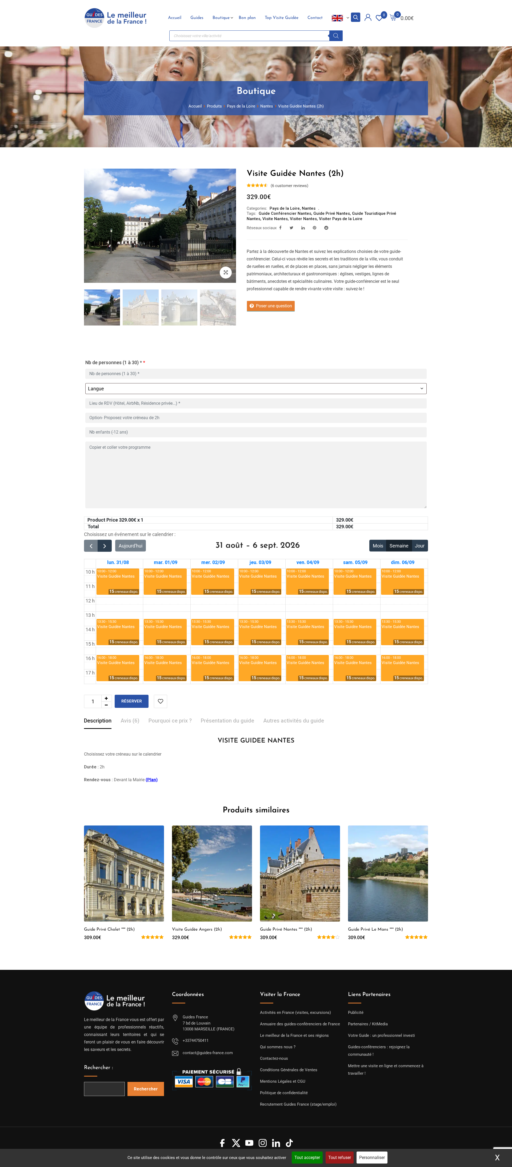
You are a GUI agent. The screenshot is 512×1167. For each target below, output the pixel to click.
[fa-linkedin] (303, 227)
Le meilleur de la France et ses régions (294, 1035)
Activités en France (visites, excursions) (295, 1012)
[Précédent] (91, 546)
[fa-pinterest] (314, 227)
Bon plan (247, 18)
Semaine (399, 546)
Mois (378, 546)
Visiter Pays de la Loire (340, 218)
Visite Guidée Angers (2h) (197, 929)
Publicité (355, 1012)
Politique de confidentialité (284, 1092)
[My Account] (368, 18)
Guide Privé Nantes (331, 213)
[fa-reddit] (326, 227)
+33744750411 (196, 1040)
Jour (420, 546)
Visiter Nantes (303, 218)
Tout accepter (307, 1157)
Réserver (131, 701)
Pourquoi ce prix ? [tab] (170, 720)
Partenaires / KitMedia (368, 1024)
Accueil (174, 18)
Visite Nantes (275, 218)
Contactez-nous (274, 1058)
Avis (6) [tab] (130, 720)
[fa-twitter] (291, 227)
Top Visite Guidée (281, 18)
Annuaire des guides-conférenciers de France (300, 1024)
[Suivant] (104, 546)
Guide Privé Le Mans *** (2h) (375, 929)
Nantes (308, 208)
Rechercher (146, 1088)
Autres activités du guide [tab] (293, 720)
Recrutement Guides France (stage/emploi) (298, 1104)
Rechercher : (98, 1067)
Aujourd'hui (130, 546)
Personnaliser (372, 1157)
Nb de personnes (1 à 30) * (115, 362)
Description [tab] (97, 720)
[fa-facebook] (280, 227)
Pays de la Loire (285, 208)
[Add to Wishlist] (160, 701)
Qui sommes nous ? (277, 1047)
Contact (315, 18)
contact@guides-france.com (208, 1052)
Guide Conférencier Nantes (285, 213)
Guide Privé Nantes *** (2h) (286, 929)
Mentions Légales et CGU (282, 1081)
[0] (393, 18)
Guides (196, 18)
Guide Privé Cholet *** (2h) (109, 929)
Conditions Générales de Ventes (288, 1069)
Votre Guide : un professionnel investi (381, 1035)
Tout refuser (339, 1157)
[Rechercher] (336, 35)
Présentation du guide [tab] (227, 720)
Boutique (221, 18)
